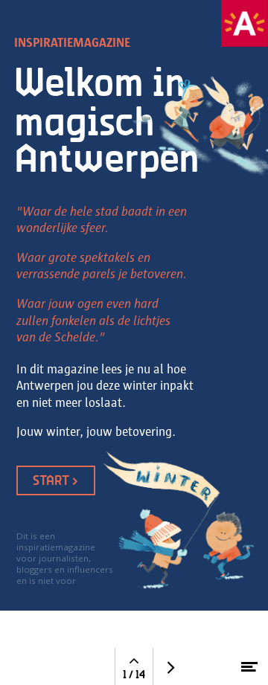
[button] (244, 23)
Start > (55, 480)
